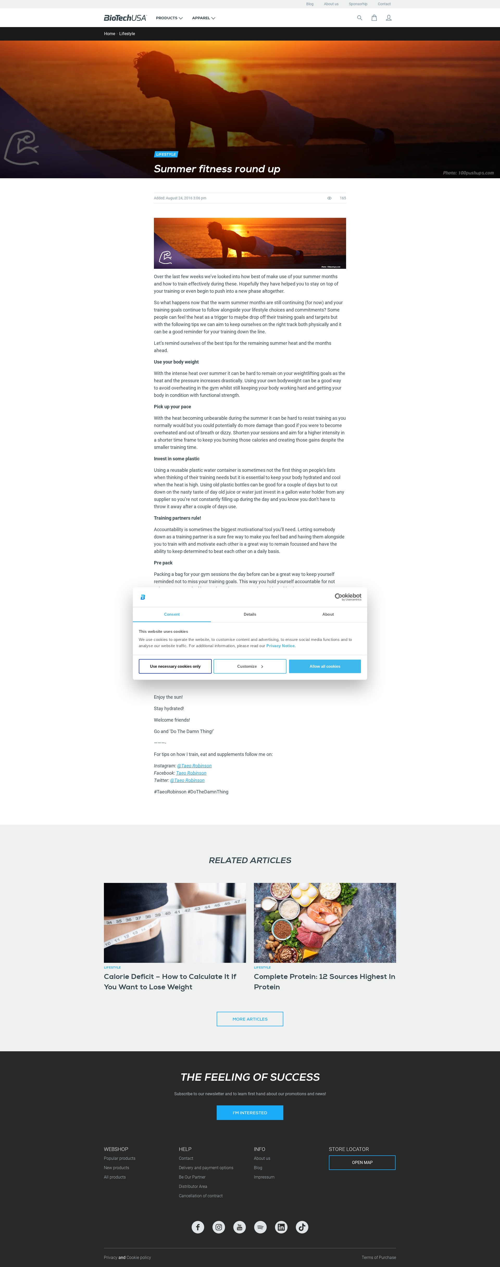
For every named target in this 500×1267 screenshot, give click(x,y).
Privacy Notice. (281, 646)
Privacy (111, 1257)
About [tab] (328, 614)
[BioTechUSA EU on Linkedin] (281, 1227)
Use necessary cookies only (175, 666)
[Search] (360, 17)
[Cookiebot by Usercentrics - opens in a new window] (338, 597)
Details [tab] (250, 614)
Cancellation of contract (201, 1195)
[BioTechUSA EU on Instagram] (219, 1227)
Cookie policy (139, 1257)
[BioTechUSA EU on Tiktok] (302, 1227)
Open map (362, 1162)
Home (109, 33)
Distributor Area (193, 1186)
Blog (310, 4)
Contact (384, 4)
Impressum (264, 1177)
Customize (247, 666)
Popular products (119, 1158)
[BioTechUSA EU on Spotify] (260, 1227)
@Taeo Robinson (194, 765)
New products (116, 1167)
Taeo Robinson (191, 773)
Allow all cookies (325, 666)
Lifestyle (127, 33)
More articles (250, 1020)
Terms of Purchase (379, 1257)
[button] (169, 17)
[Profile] (389, 17)
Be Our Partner (192, 1177)
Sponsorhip (358, 4)
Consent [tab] (172, 614)
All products (115, 1177)
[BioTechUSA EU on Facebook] (198, 1227)
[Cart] (374, 17)
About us (331, 4)
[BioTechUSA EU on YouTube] (239, 1227)
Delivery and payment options (206, 1167)
